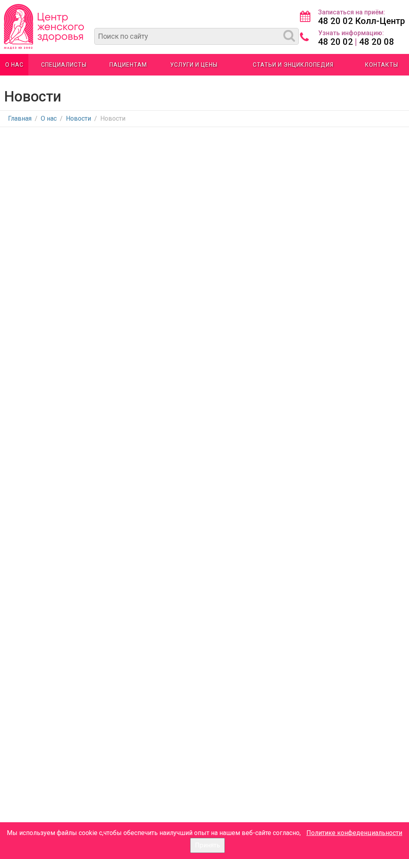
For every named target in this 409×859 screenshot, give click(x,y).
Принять (207, 845)
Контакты (381, 65)
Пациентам (128, 65)
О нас (14, 65)
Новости (78, 118)
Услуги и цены (194, 65)
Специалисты (64, 65)
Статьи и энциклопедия (293, 65)
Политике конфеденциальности (354, 833)
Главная (20, 118)
